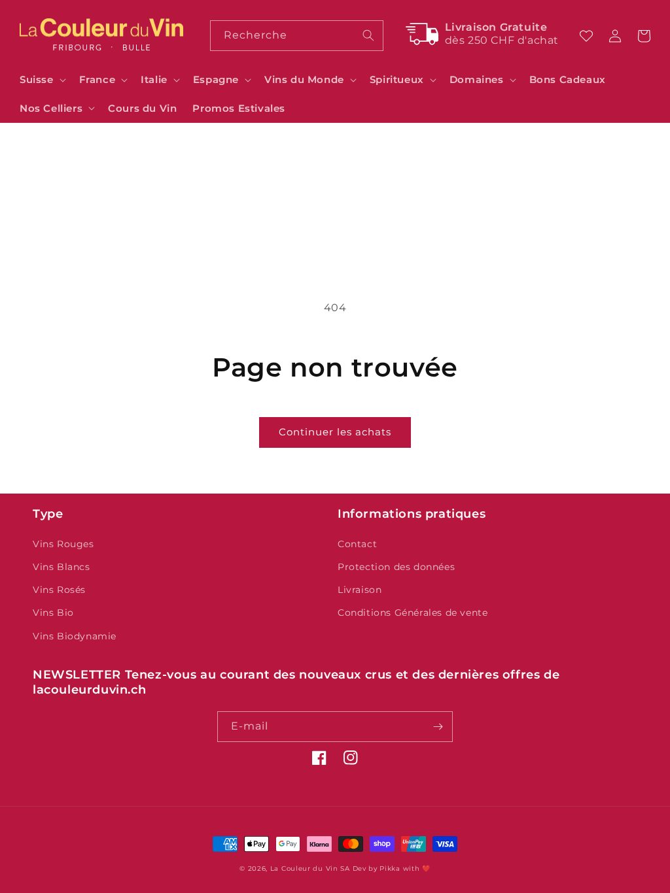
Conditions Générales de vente (412, 612)
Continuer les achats (335, 432)
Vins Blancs (61, 567)
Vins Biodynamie (74, 636)
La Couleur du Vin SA (310, 868)
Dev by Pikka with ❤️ (392, 868)
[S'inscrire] (437, 726)
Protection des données (396, 567)
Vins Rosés (59, 590)
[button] (41, 79)
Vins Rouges (63, 544)
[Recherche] (368, 35)
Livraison (359, 590)
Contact (357, 544)
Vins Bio (53, 612)
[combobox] (297, 35)
